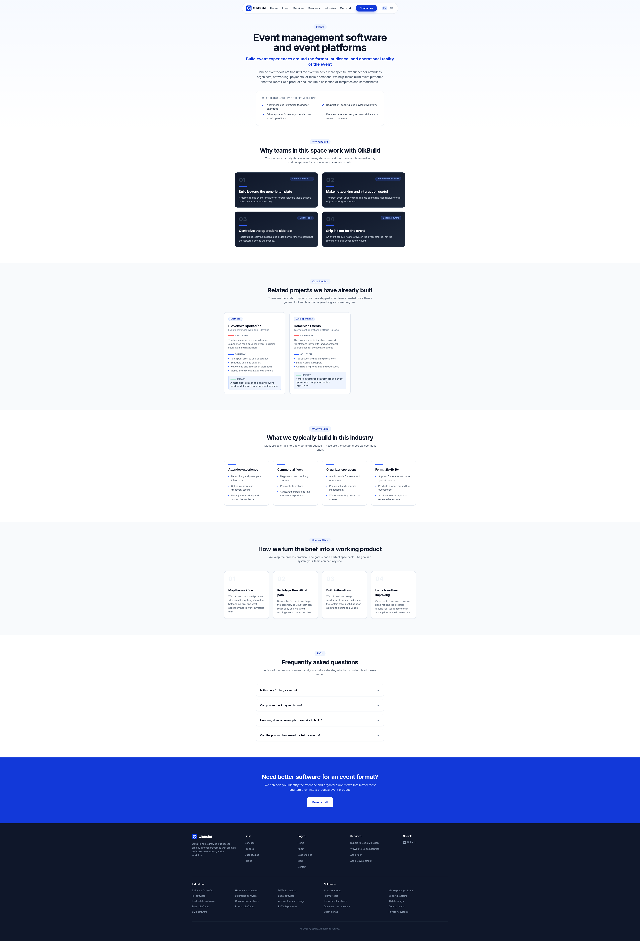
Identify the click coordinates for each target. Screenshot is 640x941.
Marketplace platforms (401, 890)
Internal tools (331, 895)
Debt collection (397, 906)
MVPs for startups (288, 890)
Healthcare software (246, 890)
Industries (330, 8)
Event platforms (200, 906)
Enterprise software (246, 895)
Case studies (252, 854)
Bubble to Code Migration (364, 842)
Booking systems (398, 895)
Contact (302, 866)
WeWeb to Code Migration (365, 848)
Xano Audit (356, 854)
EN (384, 8)
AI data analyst (396, 901)
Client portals (331, 911)
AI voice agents (332, 890)
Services (298, 8)
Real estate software (203, 901)
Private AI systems (398, 911)
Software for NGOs (202, 890)
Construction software (247, 901)
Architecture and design (291, 901)
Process (249, 848)
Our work (346, 8)
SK (391, 8)
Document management (337, 906)
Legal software (286, 895)
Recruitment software (335, 901)
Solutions (314, 8)
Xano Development (361, 860)
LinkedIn (411, 842)
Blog (300, 860)
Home (274, 8)
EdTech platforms (288, 906)
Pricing (248, 860)
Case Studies (305, 854)
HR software (199, 895)
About (285, 8)
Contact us (366, 8)
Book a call (320, 802)
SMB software (199, 911)
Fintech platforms (244, 906)
